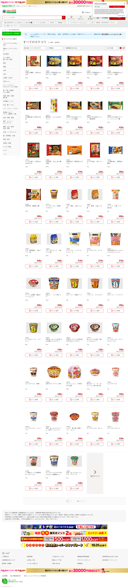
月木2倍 (52, 22)
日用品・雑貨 (7, 143)
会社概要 (4, 576)
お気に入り (81, 18)
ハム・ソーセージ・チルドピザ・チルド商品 (10, 85)
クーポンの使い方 (32, 563)
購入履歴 (90, 18)
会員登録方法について (8, 560)
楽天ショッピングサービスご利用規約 (35, 576)
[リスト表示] (124, 48)
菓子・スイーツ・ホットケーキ (8, 122)
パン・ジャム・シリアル (10, 108)
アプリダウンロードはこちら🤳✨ (79, 22)
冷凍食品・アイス (8, 101)
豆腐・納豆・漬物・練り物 (9, 96)
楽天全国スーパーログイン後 (111, 34)
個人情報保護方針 (15, 576)
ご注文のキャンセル (58, 556)
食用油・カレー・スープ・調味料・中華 (9, 113)
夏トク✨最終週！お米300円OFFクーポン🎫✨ (104, 22)
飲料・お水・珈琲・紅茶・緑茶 (9, 127)
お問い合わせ (56, 563)
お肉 (4, 70)
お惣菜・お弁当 (7, 77)
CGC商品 (6, 54)
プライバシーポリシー (83, 560)
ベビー (5, 150)
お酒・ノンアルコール (9, 132)
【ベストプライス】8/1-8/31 (10, 44)
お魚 (4, 74)
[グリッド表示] (120, 48)
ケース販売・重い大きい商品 (7, 58)
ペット (5, 154)
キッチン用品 (7, 146)
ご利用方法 (87, 12)
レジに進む (117, 17)
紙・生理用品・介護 (9, 135)
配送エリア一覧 (56, 560)
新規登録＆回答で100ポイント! (85, 6)
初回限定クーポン (62, 22)
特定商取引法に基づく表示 (110, 556)
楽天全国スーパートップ (109, 560)
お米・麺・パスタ (8, 105)
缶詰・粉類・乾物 (8, 117)
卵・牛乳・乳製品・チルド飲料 (9, 91)
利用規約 (80, 563)
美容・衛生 (6, 139)
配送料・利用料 (6, 563)
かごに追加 (34, 88)
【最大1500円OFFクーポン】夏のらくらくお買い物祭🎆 (18, 22)
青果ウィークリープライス (10, 49)
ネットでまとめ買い (41, 22)
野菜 (4, 63)
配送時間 (29, 556)
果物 (4, 66)
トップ (4, 29)
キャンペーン (71, 18)
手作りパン (6, 81)
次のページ (80, 501)
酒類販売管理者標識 (83, 556)
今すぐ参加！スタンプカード (11, 25)
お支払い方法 (31, 560)
